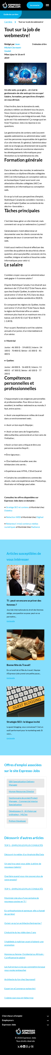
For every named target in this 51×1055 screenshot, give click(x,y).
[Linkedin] (24, 1046)
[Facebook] (21, 1046)
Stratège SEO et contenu (17, 507)
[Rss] (32, 1046)
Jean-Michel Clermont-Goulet (12, 47)
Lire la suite (11, 621)
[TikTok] (29, 1046)
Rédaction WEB (13, 517)
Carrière (8, 21)
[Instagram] (27, 1046)
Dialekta (8, 510)
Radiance (35, 527)
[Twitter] (19, 1046)
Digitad (39, 517)
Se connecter (35, 5)
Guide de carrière (11, 14)
